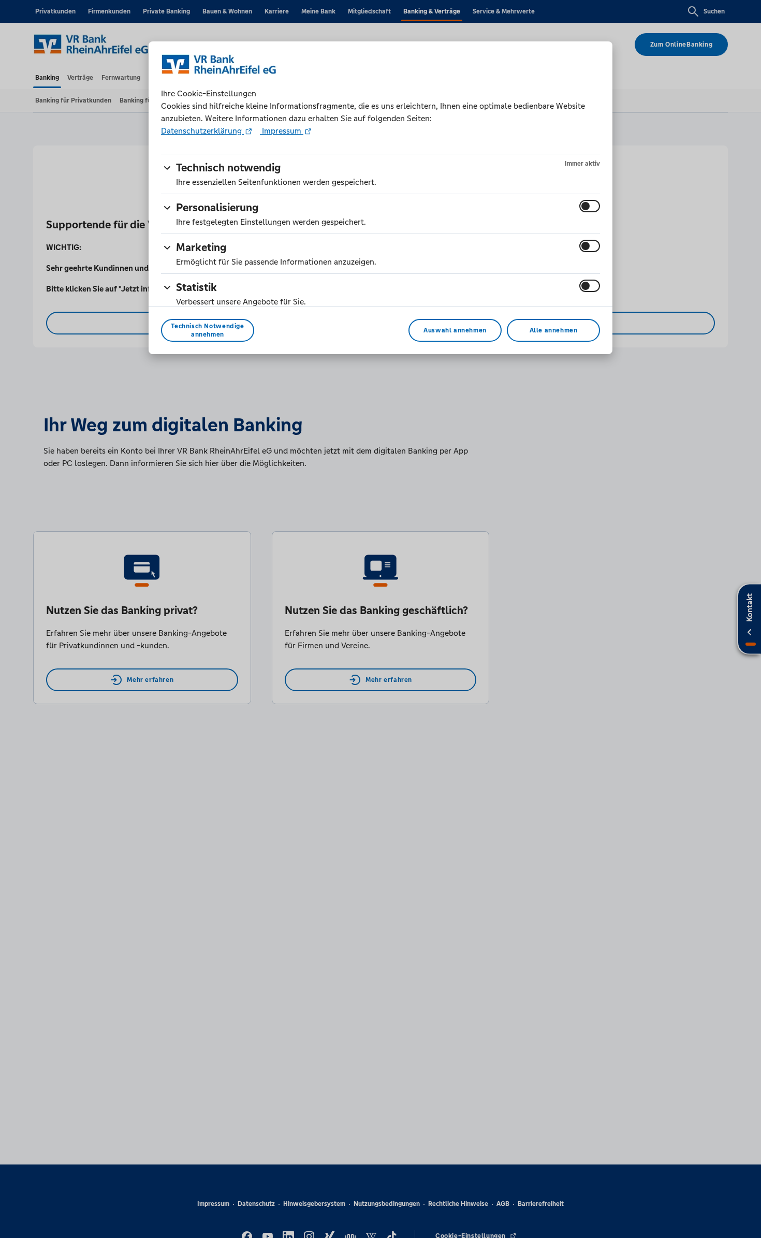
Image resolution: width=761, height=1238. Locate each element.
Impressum (281, 131)
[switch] (589, 206)
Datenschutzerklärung (202, 131)
